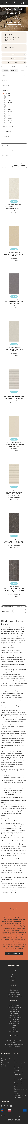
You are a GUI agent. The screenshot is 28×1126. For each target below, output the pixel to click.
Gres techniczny (14, 1023)
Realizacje (3, 1065)
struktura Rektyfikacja (14, 401)
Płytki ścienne (14, 1013)
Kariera (16, 1077)
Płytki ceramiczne (14, 1011)
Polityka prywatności (20, 1095)
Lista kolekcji (14, 990)
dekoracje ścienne (14, 395)
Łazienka (14, 973)
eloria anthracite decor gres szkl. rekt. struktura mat (14, 590)
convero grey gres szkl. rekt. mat (14, 350)
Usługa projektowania (20, 1079)
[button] (15, 167)
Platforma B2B (5, 1063)
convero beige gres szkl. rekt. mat (14, 255)
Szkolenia (3, 1067)
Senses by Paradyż (14, 1005)
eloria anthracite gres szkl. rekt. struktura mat (14, 542)
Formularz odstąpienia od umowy (14, 1044)
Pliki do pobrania (5, 1059)
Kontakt (16, 1093)
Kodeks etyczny (18, 1081)
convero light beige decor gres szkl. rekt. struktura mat (14, 493)
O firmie (16, 1059)
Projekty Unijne (18, 1067)
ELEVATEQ (14, 1009)
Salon (14, 975)
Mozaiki (14, 1025)
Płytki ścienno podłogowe (14, 1017)
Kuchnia (14, 971)
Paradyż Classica (14, 992)
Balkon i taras (14, 979)
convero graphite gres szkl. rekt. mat (14, 302)
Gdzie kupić (14, 1042)
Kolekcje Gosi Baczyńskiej (14, 996)
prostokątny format (6, 635)
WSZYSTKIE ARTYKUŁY (14, 953)
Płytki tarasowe (14, 1019)
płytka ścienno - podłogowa (14, 204)
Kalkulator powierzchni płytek (14, 1040)
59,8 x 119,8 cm (14, 212)
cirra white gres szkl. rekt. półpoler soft (14, 207)
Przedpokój (14, 977)
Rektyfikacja (14, 210)
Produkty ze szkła (14, 1031)
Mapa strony (17, 1097)
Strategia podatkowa (20, 1087)
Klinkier (14, 1027)
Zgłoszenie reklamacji (14, 1046)
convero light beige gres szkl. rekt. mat (14, 445)
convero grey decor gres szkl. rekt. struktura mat (14, 398)
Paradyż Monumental (14, 994)
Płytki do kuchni (5, 628)
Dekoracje (14, 1029)
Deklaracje (4, 1061)
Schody (14, 981)
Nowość (14, 201)
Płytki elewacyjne (14, 1021)
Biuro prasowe (18, 1061)
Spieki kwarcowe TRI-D (14, 1007)
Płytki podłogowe (14, 1015)
